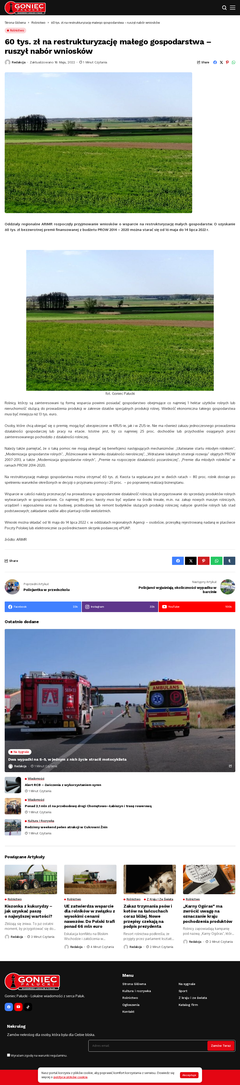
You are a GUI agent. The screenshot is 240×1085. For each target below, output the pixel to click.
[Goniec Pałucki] (25, 7)
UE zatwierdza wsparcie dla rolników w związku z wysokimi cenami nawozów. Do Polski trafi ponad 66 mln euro (89, 916)
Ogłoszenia (130, 1005)
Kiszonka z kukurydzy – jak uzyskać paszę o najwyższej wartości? (28, 911)
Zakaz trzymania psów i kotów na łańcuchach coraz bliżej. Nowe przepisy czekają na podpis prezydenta (148, 916)
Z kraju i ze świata (193, 998)
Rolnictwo (38, 22)
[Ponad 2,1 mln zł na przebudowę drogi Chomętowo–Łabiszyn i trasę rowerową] (13, 806)
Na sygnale (187, 984)
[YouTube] (18, 1007)
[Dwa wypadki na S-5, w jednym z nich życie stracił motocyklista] (120, 700)
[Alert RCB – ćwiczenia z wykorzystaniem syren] (13, 785)
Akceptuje (189, 1075)
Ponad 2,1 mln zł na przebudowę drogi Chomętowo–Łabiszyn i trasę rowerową (88, 806)
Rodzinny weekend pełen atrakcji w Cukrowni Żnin (66, 827)
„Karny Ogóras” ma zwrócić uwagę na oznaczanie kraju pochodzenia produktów (207, 914)
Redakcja (19, 62)
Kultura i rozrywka (136, 991)
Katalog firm (188, 1005)
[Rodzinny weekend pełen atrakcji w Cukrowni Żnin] (13, 827)
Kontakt (128, 1011)
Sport (183, 991)
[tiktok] (28, 1007)
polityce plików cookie (70, 1077)
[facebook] (9, 1007)
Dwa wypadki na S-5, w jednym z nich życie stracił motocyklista (67, 759)
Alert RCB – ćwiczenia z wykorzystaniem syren (63, 785)
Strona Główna (15, 22)
